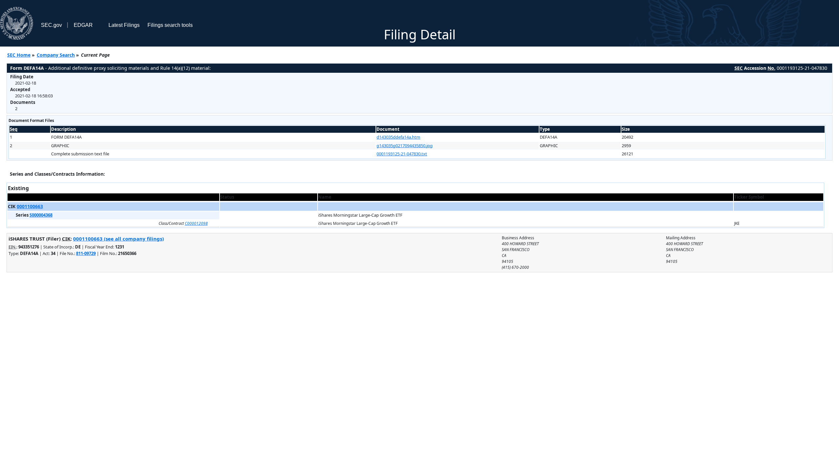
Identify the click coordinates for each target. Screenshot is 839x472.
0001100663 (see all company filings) (118, 238)
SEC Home (18, 55)
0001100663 (30, 206)
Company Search (56, 55)
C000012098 (196, 223)
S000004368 (40, 215)
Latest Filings (124, 25)
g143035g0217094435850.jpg (405, 145)
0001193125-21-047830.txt (402, 154)
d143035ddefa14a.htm (398, 137)
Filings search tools (170, 25)
